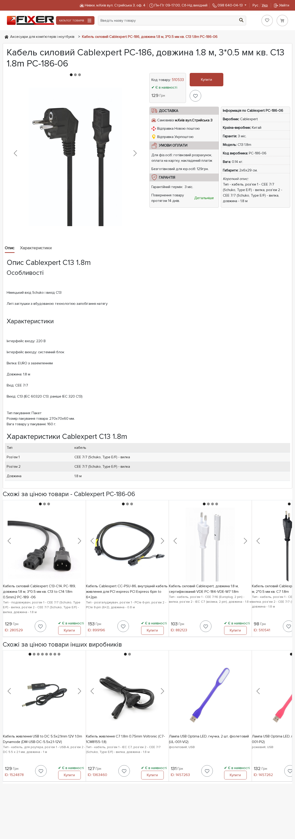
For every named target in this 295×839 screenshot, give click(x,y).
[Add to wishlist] (195, 96)
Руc (260, 5)
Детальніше (204, 198)
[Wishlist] (267, 20)
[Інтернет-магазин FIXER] (6, 36)
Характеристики (36, 247)
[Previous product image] (15, 153)
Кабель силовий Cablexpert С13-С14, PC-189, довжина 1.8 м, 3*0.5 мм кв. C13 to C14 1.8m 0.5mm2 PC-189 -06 (39, 591)
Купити (206, 79)
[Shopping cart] (282, 20)
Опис (10, 247)
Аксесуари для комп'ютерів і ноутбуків (42, 36)
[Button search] (241, 20)
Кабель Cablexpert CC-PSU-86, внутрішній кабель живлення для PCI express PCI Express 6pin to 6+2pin (127, 591)
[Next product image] (135, 153)
